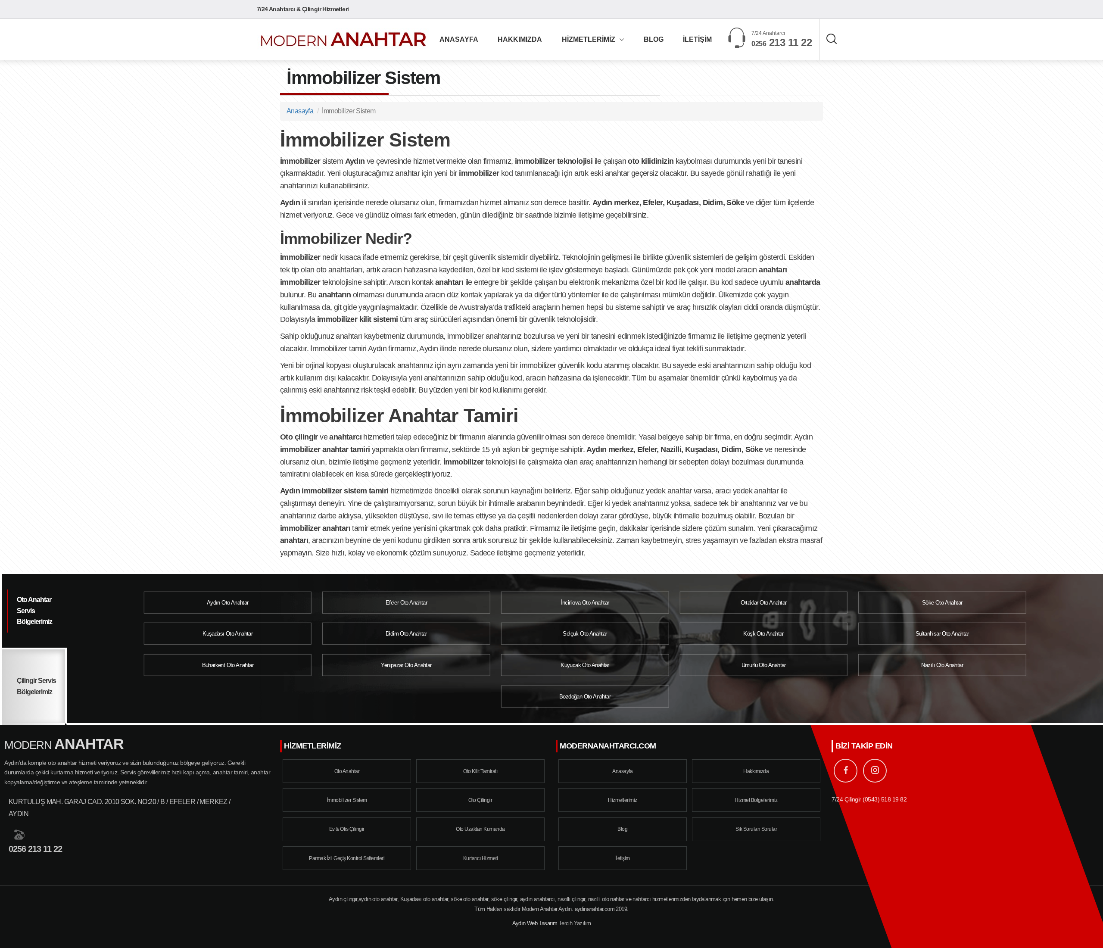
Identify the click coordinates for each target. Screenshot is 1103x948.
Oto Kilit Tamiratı (480, 771)
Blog (622, 829)
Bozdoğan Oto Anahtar (585, 696)
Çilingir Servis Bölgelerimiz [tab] (36, 686)
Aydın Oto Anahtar (228, 602)
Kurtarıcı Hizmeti (480, 858)
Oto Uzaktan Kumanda (480, 829)
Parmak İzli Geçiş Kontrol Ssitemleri (346, 858)
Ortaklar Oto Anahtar (764, 602)
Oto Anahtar (347, 771)
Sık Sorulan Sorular (756, 829)
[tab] (33, 611)
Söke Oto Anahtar (942, 602)
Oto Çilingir (480, 800)
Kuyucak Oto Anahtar (585, 665)
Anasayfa (300, 111)
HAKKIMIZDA (520, 39)
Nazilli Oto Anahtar (942, 665)
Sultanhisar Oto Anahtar (942, 633)
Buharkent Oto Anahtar (227, 665)
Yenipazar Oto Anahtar (406, 665)
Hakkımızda (756, 771)
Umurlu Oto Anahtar (764, 665)
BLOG (654, 39)
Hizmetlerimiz (622, 800)
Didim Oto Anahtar (406, 633)
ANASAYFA (458, 39)
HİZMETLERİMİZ (588, 39)
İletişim (622, 858)
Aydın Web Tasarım (535, 923)
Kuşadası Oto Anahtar (227, 633)
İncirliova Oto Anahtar (585, 602)
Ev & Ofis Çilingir (347, 829)
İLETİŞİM (697, 39)
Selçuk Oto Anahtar (585, 633)
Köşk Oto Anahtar (763, 633)
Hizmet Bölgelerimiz (756, 800)
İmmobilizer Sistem (347, 800)
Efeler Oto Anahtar (406, 602)
